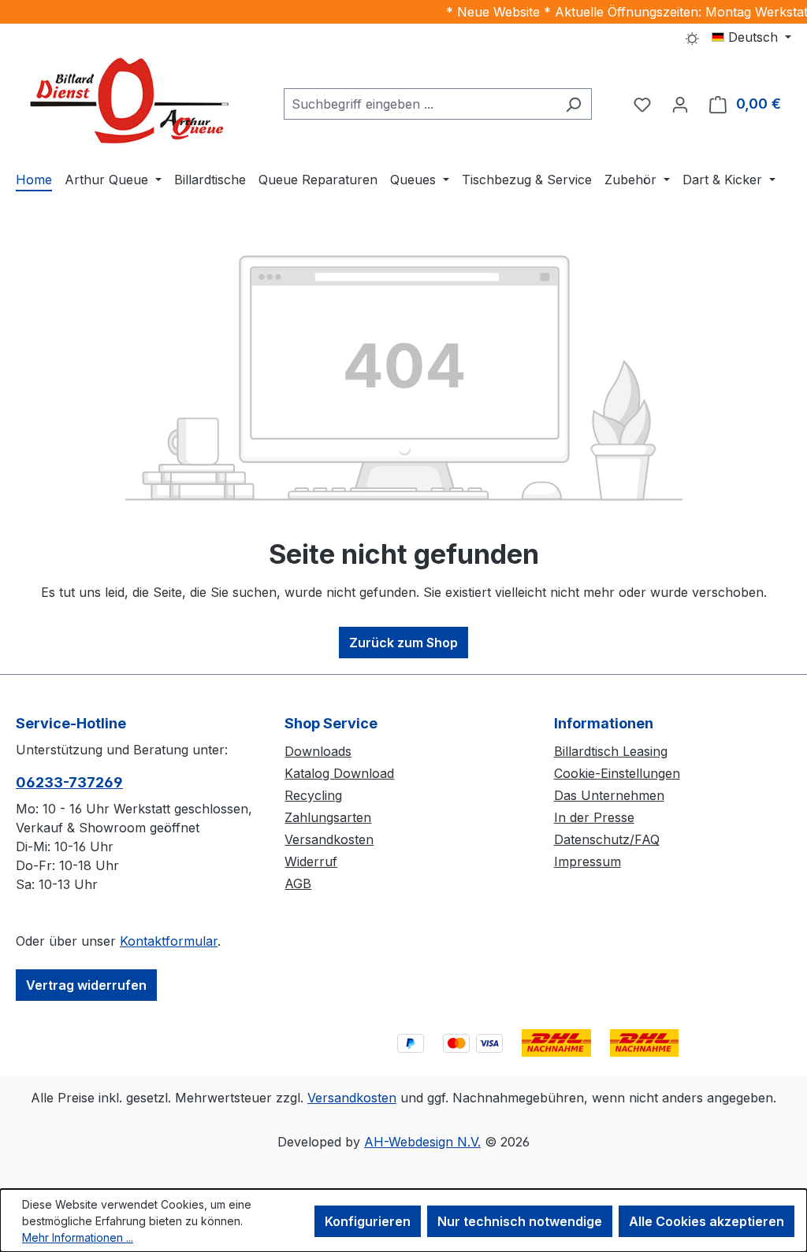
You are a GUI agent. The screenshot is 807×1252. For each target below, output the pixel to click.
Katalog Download (339, 773)
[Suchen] (573, 104)
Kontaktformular (169, 941)
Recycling (313, 795)
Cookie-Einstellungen (617, 773)
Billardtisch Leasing (611, 751)
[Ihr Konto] (680, 104)
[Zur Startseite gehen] (134, 101)
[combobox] (420, 104)
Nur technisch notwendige (519, 1221)
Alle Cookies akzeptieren (706, 1221)
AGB (297, 883)
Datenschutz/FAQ (607, 839)
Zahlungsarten (327, 817)
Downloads (317, 751)
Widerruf (310, 861)
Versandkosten (329, 839)
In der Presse (594, 817)
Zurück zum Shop (403, 642)
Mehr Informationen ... (77, 1237)
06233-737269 (69, 782)
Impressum (587, 861)
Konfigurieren (368, 1221)
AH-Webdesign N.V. (422, 1142)
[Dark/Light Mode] (692, 37)
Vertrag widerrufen (86, 985)
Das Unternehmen (609, 795)
